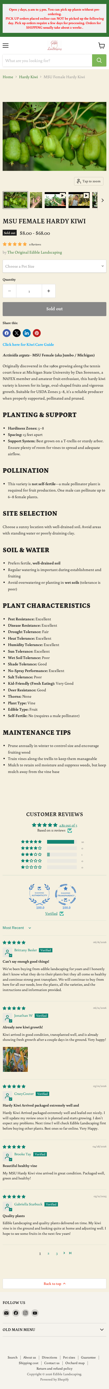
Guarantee (88, 1357)
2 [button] (48, 1253)
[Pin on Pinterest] (37, 333)
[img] (14, 942)
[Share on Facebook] (7, 333)
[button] (31, 842)
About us (29, 1357)
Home (8, 76)
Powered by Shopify (54, 1379)
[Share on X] (17, 333)
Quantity (9, 279)
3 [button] (57, 1253)
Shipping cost (28, 1363)
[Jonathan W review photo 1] (15, 1059)
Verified (51, 913)
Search (12, 1357)
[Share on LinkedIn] (27, 333)
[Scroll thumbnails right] (101, 200)
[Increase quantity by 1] (49, 291)
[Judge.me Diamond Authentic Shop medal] (39, 894)
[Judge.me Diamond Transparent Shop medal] (65, 894)
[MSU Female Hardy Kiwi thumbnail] (15, 200)
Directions (49, 1357)
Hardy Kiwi (28, 76)
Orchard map (75, 1363)
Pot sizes (69, 1357)
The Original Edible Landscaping (34, 252)
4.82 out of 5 (68, 825)
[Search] (99, 60)
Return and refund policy (54, 1368)
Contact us (52, 1363)
